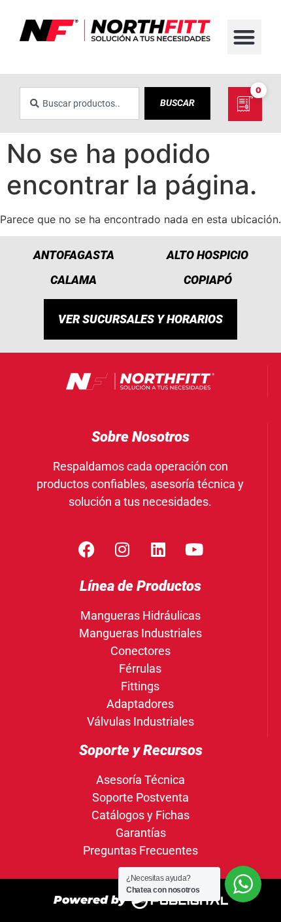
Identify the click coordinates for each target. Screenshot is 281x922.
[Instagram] (122, 549)
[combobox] (79, 103)
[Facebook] (86, 549)
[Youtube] (194, 549)
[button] (244, 37)
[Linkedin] (158, 549)
